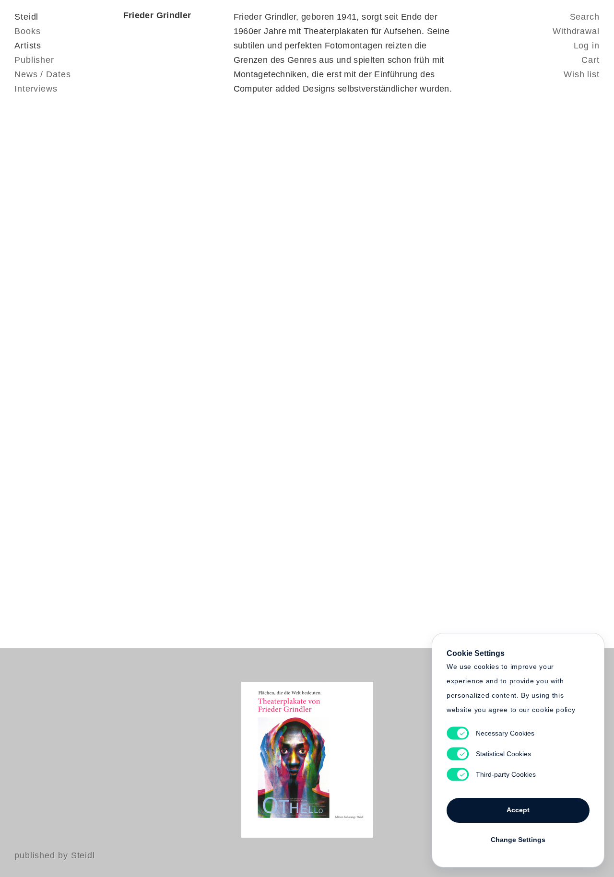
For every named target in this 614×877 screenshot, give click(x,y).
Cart (590, 60)
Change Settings (518, 839)
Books (27, 31)
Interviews (36, 89)
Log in (587, 45)
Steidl (26, 17)
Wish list (582, 74)
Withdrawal (576, 31)
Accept (518, 810)
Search (585, 17)
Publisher (34, 60)
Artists (27, 45)
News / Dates (42, 74)
